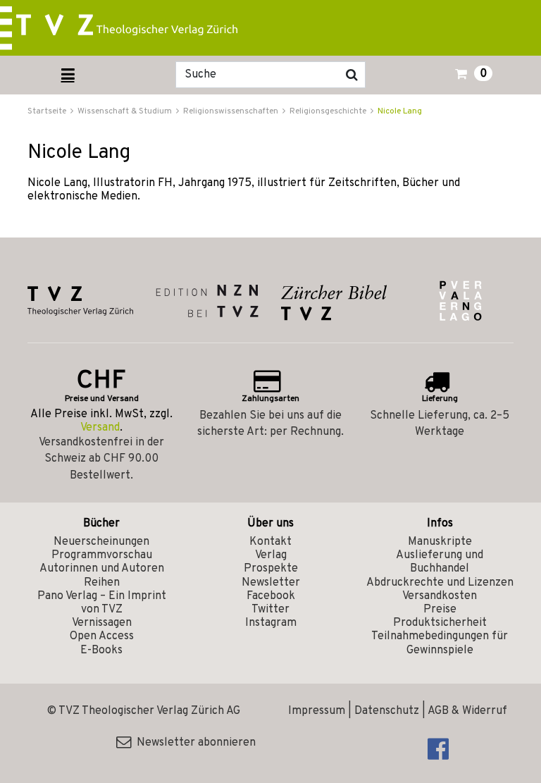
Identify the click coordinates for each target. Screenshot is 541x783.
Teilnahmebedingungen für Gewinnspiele (439, 643)
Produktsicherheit (440, 623)
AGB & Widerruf (467, 711)
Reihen (102, 583)
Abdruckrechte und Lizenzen (440, 583)
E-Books (101, 650)
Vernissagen (102, 623)
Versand (100, 428)
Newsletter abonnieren (193, 743)
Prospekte (271, 569)
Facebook (271, 596)
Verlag (271, 555)
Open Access (102, 636)
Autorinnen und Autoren (101, 569)
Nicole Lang (400, 111)
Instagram (271, 623)
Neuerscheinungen (101, 542)
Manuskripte (440, 542)
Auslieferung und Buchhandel (439, 562)
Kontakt (270, 542)
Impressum (316, 711)
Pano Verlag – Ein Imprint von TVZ (101, 603)
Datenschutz (386, 711)
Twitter (270, 610)
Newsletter (271, 583)
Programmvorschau (101, 555)
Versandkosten (439, 596)
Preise (439, 610)
